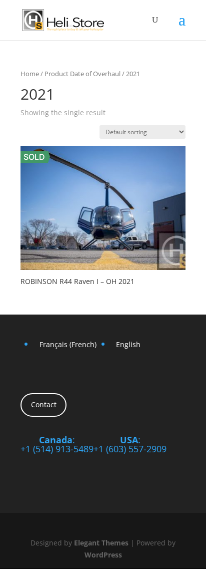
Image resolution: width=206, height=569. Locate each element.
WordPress (103, 554)
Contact (43, 404)
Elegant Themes (101, 542)
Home (29, 73)
